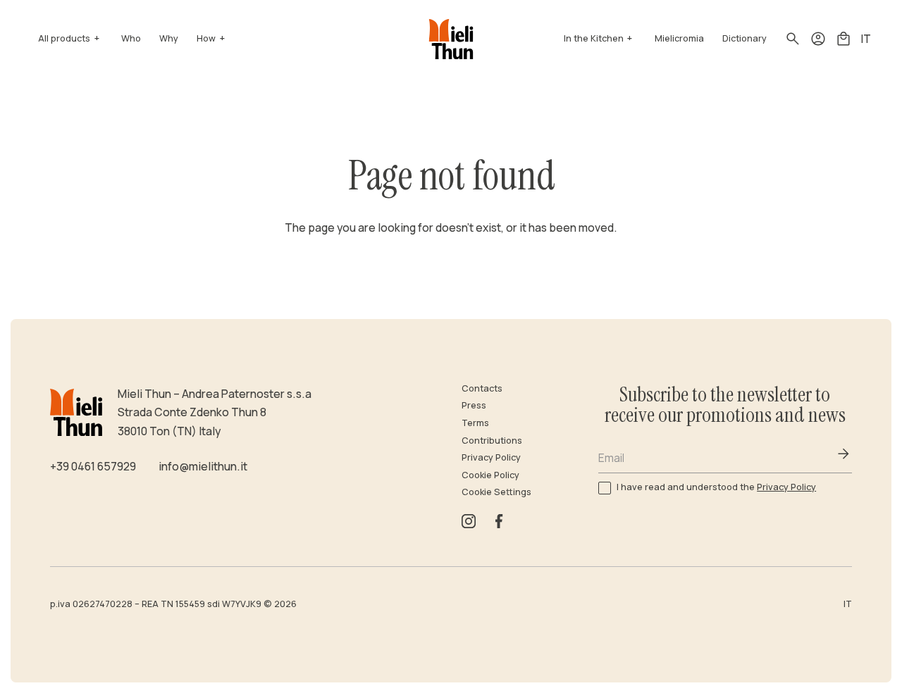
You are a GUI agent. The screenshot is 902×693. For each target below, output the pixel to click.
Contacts (482, 388)
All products (64, 38)
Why (168, 38)
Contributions (492, 441)
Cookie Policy (490, 475)
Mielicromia (679, 38)
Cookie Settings (496, 492)
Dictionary (744, 38)
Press (474, 405)
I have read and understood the (716, 487)
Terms (475, 423)
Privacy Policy (491, 457)
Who (131, 38)
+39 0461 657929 (93, 466)
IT (865, 38)
